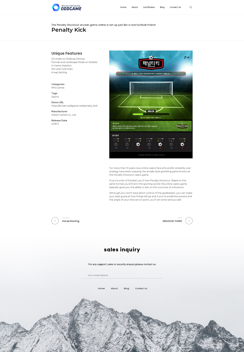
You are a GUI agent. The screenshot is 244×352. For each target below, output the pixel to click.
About (114, 288)
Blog (126, 288)
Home (101, 288)
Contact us (141, 288)
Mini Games (57, 87)
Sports (55, 96)
